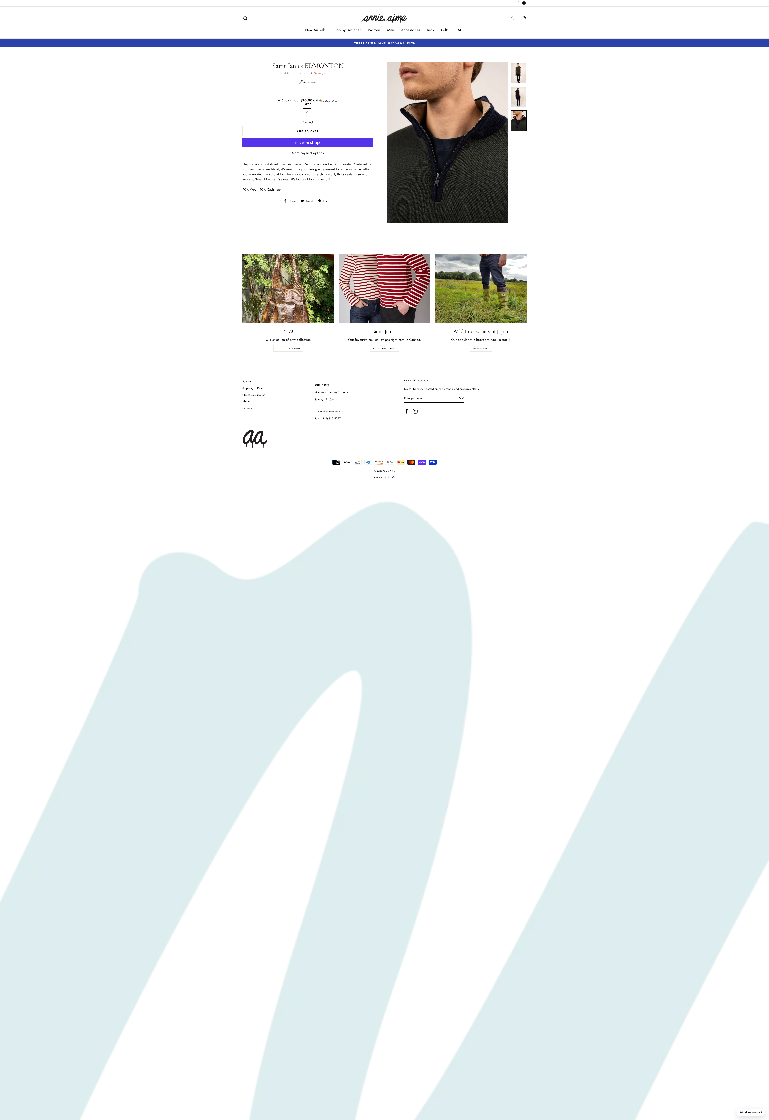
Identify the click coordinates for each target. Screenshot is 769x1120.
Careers (247, 408)
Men (390, 30)
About (246, 401)
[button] (307, 100)
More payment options (308, 153)
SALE (459, 30)
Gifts (444, 30)
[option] (384, 43)
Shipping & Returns (254, 388)
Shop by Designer (347, 30)
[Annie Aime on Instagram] (415, 411)
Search (246, 381)
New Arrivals (315, 30)
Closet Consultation (253, 395)
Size (307, 104)
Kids (430, 30)
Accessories (410, 30)
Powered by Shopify (384, 477)
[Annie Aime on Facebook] (406, 411)
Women (374, 30)
